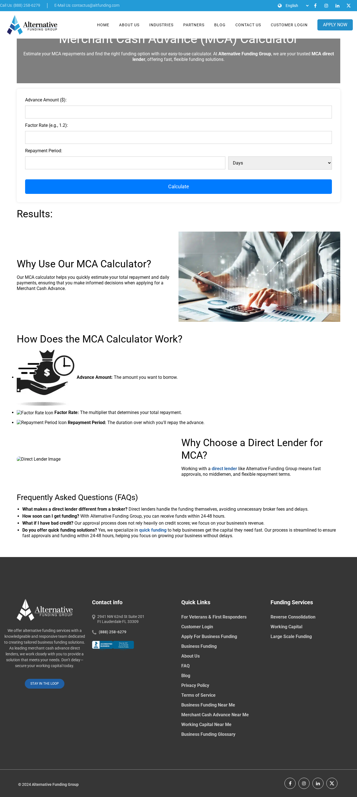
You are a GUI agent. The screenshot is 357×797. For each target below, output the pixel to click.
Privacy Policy (195, 685)
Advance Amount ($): (46, 100)
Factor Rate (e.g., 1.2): (46, 125)
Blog (220, 25)
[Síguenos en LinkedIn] (318, 783)
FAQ (185, 665)
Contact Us (248, 25)
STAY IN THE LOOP (44, 684)
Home (103, 25)
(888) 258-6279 (112, 632)
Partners (193, 25)
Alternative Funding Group (55, 784)
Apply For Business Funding (209, 636)
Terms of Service (198, 695)
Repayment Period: (43, 150)
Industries (161, 25)
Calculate (178, 186)
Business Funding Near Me (208, 705)
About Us (129, 25)
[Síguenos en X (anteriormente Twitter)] (331, 783)
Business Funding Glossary (208, 734)
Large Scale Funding (291, 636)
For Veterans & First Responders (214, 617)
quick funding (153, 530)
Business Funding (199, 646)
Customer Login (289, 25)
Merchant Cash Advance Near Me (215, 714)
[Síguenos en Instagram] (304, 783)
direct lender (224, 468)
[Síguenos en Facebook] (290, 783)
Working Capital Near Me (206, 724)
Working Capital (286, 626)
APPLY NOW (335, 24)
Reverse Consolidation (293, 617)
